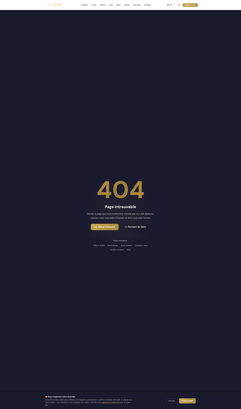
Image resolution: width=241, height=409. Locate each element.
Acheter (84, 5)
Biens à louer (113, 245)
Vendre (103, 5)
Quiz (111, 5)
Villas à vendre (99, 245)
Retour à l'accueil (106, 227)
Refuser (172, 401)
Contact (147, 5)
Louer (93, 5)
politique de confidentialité (111, 402)
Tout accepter (187, 401)
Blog (118, 5)
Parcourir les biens (137, 227)
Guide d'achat (126, 245)
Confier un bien (190, 5)
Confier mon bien (117, 250)
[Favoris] (179, 5)
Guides (127, 5)
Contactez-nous (141, 245)
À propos (137, 5)
